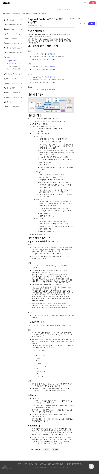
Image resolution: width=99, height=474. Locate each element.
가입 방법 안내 (51, 54)
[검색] (95, 9)
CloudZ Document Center (13, 14)
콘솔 (92, 3)
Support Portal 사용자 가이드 (16, 66)
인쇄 (73, 18)
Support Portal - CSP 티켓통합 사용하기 (19, 69)
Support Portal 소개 (13, 64)
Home (85, 3)
